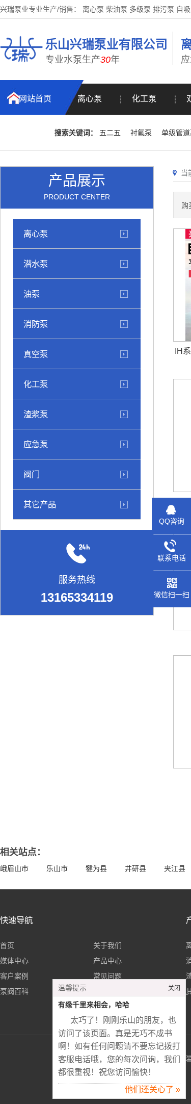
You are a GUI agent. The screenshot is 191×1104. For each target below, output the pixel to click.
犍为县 (96, 868)
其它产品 (39, 504)
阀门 (31, 474)
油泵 (31, 293)
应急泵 (35, 444)
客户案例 (14, 976)
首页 (7, 945)
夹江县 (174, 868)
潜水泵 (35, 263)
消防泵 (35, 323)
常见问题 (107, 976)
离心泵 (89, 98)
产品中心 (107, 961)
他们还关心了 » (152, 1089)
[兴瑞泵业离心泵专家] (21, 64)
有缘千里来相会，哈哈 (93, 1005)
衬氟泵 (141, 133)
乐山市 (57, 868)
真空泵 (35, 353)
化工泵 (144, 98)
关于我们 (107, 945)
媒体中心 (14, 961)
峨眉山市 (14, 868)
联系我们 (27, 133)
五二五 (110, 133)
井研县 (135, 868)
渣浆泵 (35, 414)
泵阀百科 (14, 991)
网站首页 (35, 98)
